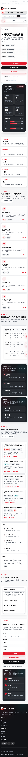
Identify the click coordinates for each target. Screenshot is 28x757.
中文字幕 (6, 560)
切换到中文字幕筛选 (14, 657)
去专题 (12, 517)
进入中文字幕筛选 (14, 63)
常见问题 (3, 736)
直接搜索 (14, 71)
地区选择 (5, 646)
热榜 (11, 560)
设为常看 (13, 502)
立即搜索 (14, 653)
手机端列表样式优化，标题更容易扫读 (13, 476)
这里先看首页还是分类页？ (11, 589)
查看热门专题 (14, 67)
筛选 (20, 560)
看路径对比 (15, 471)
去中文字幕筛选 (8, 201)
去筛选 (6, 517)
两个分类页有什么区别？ (10, 605)
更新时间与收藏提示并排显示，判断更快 (13, 492)
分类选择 (5, 639)
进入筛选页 (7, 456)
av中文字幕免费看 (10, 8)
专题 (9, 563)
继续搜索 (15, 456)
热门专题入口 (20, 12)
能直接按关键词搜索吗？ (10, 610)
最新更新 (3, 731)
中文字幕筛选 (10, 12)
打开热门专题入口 (8, 436)
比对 (23, 254)
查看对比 (7, 502)
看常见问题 (16, 486)
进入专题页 (7, 471)
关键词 (4, 633)
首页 (3, 12)
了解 (23, 307)
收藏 (23, 272)
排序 (20, 563)
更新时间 (15, 560)
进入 (23, 237)
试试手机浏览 (8, 486)
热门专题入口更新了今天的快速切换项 (13, 461)
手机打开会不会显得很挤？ (11, 601)
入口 (16, 563)
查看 (23, 219)
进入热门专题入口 (14, 661)
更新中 (5, 566)
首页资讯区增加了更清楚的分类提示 (13, 508)
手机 (5, 563)
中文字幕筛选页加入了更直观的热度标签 (13, 446)
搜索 (18, 16)
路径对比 (3, 734)
